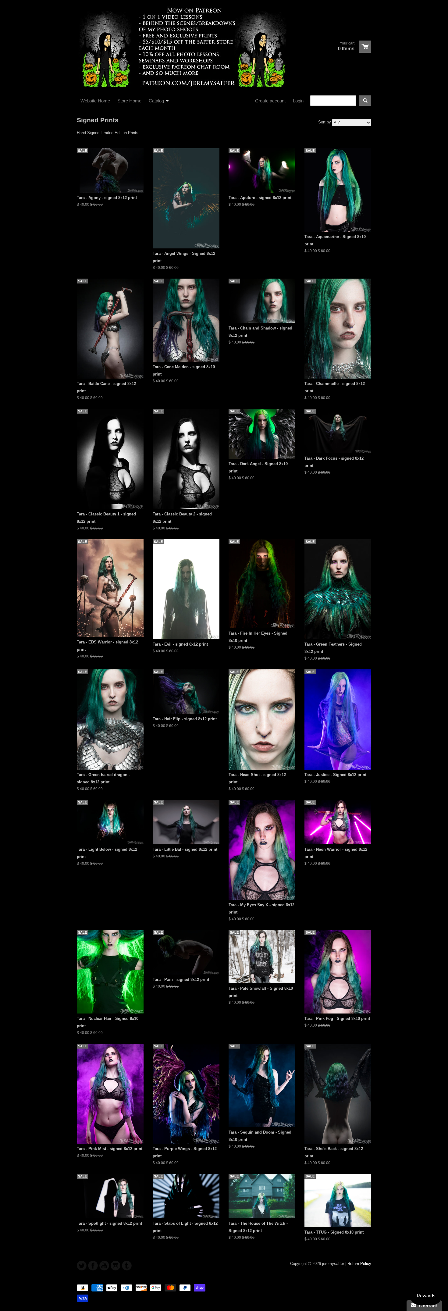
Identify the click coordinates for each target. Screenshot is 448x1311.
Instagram (115, 1265)
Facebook (93, 1265)
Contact (426, 1305)
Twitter (82, 1265)
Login (298, 100)
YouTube (104, 1265)
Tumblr (127, 1265)
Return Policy (359, 1263)
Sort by (324, 122)
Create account (270, 100)
